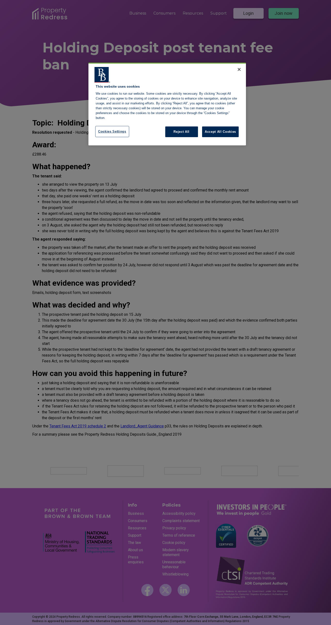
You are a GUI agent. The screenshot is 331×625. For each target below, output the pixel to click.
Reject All (181, 131)
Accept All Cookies (220, 131)
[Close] (239, 69)
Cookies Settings (112, 131)
